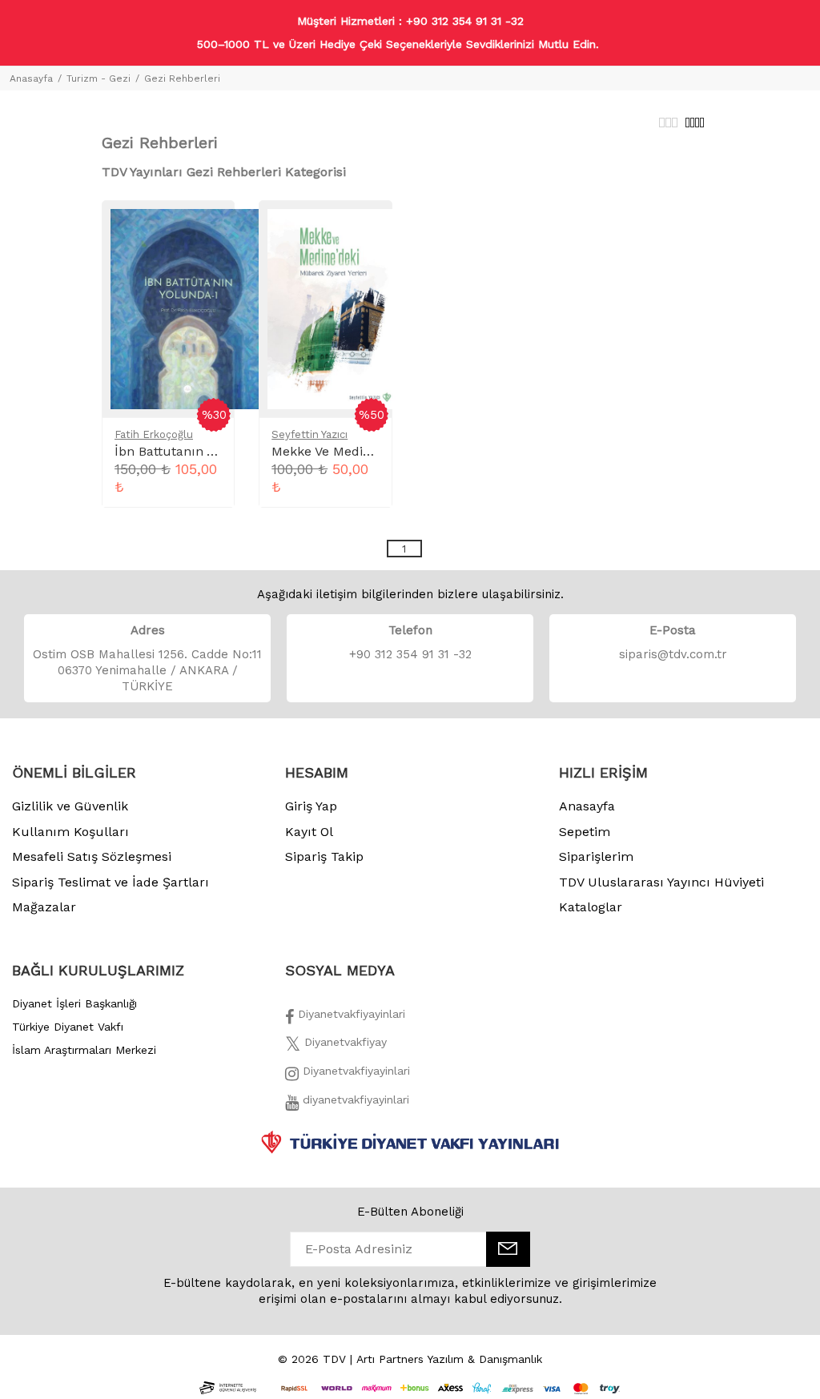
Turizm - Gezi (98, 78)
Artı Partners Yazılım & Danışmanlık (449, 1359)
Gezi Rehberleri (182, 78)
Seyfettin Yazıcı (309, 434)
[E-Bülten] (508, 1249)
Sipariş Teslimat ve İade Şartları (110, 882)
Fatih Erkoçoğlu (154, 434)
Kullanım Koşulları (70, 831)
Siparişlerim (596, 856)
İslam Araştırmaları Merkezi (84, 1049)
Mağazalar (44, 907)
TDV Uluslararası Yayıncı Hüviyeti (661, 882)
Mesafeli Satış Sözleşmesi (91, 856)
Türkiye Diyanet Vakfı (67, 1026)
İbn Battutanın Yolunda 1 (190, 451)
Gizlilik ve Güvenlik (70, 806)
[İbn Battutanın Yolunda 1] (186, 307)
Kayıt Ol (309, 831)
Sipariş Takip (324, 856)
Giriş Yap (311, 806)
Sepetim (584, 831)
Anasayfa (31, 78)
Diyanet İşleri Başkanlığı (74, 1003)
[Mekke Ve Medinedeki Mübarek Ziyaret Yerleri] (334, 307)
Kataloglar (590, 907)
